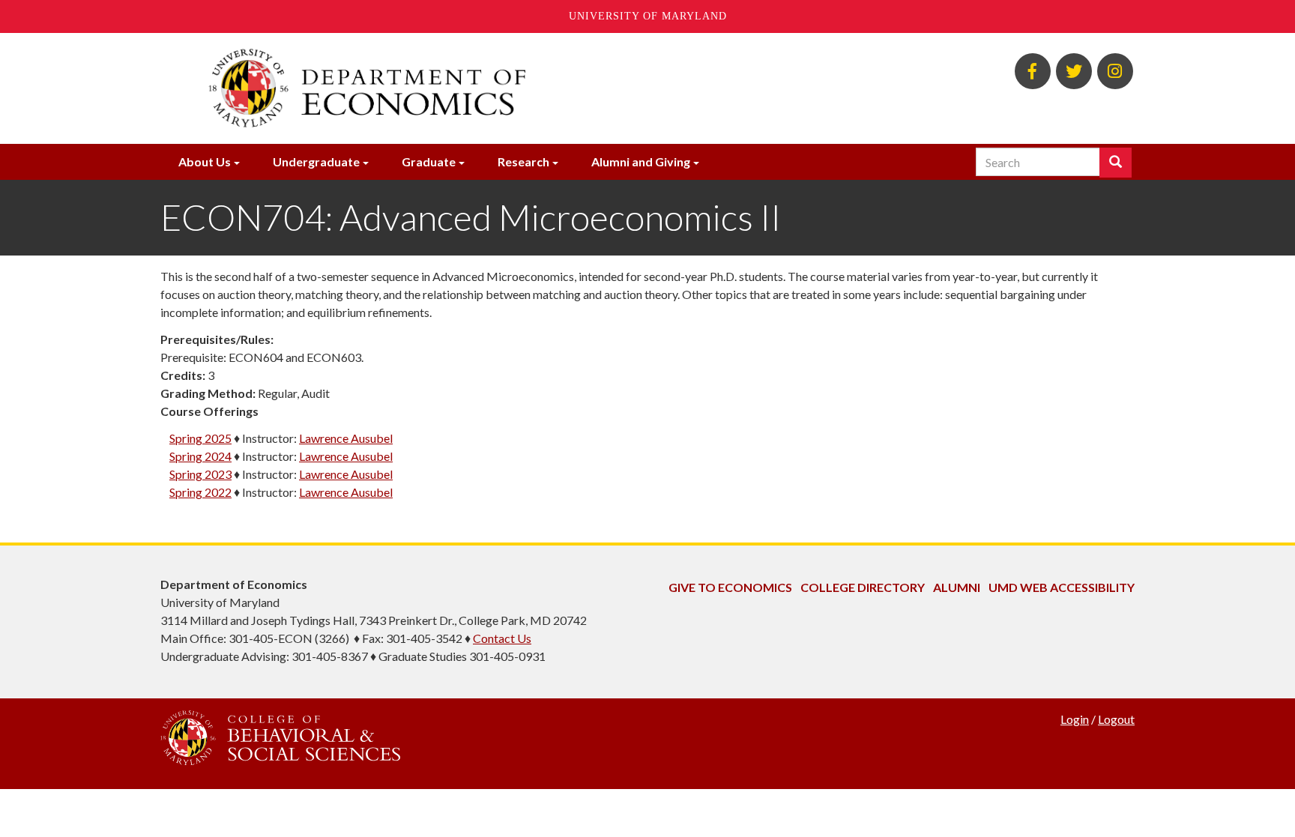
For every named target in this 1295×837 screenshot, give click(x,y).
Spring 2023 (200, 474)
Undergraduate (316, 161)
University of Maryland (648, 16)
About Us (204, 161)
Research (523, 161)
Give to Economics (730, 587)
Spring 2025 (200, 438)
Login (1074, 719)
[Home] (481, 88)
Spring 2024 (200, 456)
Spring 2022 (200, 492)
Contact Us (502, 638)
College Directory (862, 587)
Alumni (956, 587)
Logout (1116, 719)
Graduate (429, 161)
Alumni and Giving (640, 161)
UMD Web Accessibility (1061, 587)
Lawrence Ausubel (346, 438)
